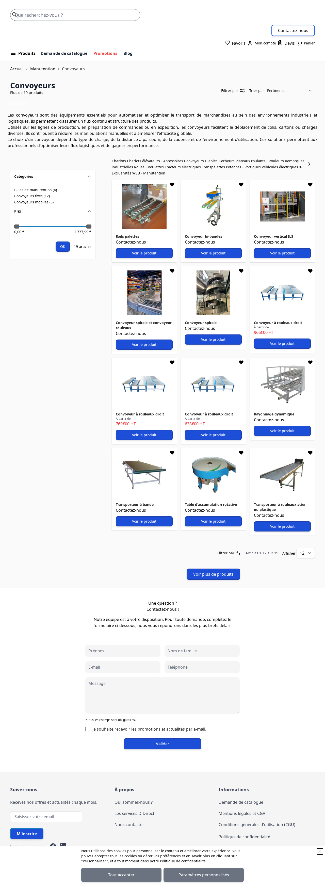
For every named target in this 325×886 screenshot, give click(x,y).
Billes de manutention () (35, 189)
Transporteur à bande (135, 504)
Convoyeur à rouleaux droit (278, 322)
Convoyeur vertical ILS (273, 236)
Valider (162, 744)
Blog (128, 53)
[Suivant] (311, 164)
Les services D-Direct (134, 813)
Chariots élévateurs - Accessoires (155, 160)
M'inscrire (27, 833)
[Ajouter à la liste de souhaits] (172, 184)
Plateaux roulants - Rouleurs (260, 160)
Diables (212, 160)
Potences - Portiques (244, 167)
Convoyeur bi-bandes (203, 236)
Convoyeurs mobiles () (34, 202)
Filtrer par (229, 90)
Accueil (17, 69)
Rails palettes (127, 236)
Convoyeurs (194, 160)
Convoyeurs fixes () (32, 196)
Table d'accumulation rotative (211, 504)
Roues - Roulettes (149, 167)
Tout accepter (121, 875)
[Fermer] (320, 851)
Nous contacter (129, 824)
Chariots (119, 160)
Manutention (42, 69)
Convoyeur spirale (201, 322)
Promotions (105, 53)
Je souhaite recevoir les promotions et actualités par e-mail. (149, 729)
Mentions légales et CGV (242, 813)
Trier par (256, 90)
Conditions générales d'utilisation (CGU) (257, 824)
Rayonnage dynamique (274, 414)
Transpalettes (214, 167)
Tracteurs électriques (183, 167)
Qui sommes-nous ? (134, 802)
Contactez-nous (293, 30)
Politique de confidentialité (183, 861)
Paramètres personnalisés (203, 875)
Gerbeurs (227, 160)
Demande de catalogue (64, 53)
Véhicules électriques (280, 167)
